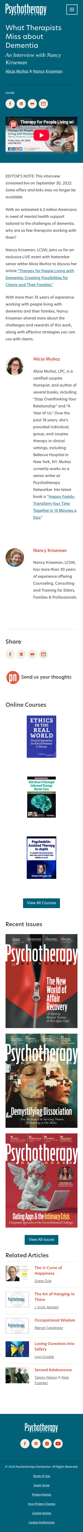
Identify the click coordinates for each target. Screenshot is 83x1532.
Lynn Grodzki (44, 1357)
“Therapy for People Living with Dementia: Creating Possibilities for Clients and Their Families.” (40, 278)
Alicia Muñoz (17, 72)
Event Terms (42, 1485)
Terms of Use (41, 1476)
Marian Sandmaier (49, 1328)
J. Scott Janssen (47, 1307)
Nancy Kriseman (47, 72)
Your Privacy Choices (41, 1504)
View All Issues (41, 1240)
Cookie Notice (41, 1513)
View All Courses (41, 903)
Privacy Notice (41, 1494)
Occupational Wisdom (55, 1320)
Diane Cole (43, 1281)
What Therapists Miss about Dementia (34, 37)
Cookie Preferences (42, 1522)
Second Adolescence (53, 1370)
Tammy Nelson (46, 1378)
